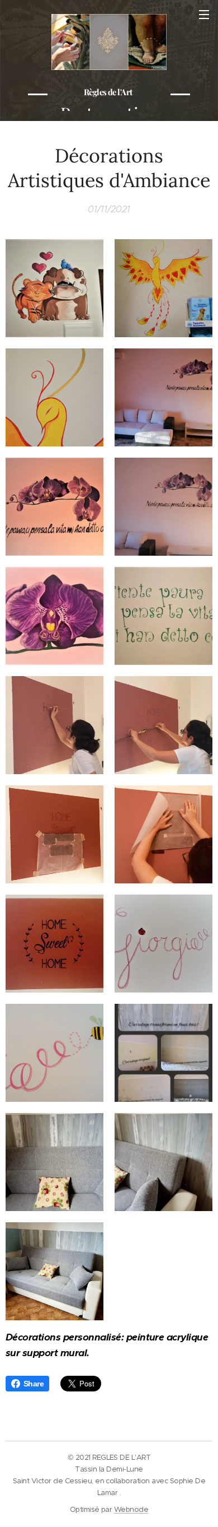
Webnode (131, 1509)
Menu (204, 14)
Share (33, 1383)
